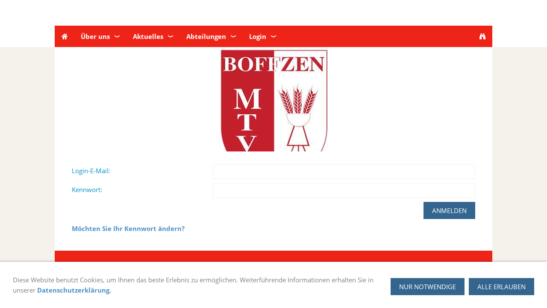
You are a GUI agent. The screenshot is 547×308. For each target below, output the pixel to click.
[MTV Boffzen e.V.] (64, 36)
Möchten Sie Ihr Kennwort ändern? (128, 228)
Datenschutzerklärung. (74, 290)
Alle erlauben (501, 286)
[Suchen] (482, 36)
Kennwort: (87, 189)
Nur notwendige (427, 286)
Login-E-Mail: (91, 170)
